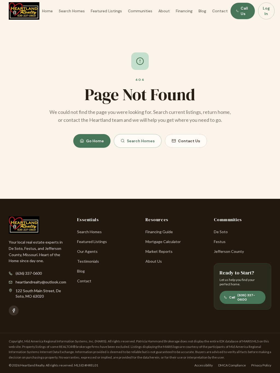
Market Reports (159, 251)
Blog (202, 10)
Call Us (244, 11)
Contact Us (189, 140)
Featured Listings (106, 10)
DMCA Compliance (232, 365)
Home (47, 10)
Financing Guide (159, 231)
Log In (266, 11)
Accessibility (203, 365)
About (164, 10)
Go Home (95, 140)
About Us (153, 261)
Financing (184, 10)
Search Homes (72, 10)
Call (242, 297)
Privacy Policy (261, 365)
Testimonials (88, 261)
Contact (220, 10)
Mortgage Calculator (163, 241)
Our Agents (87, 251)
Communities (140, 10)
